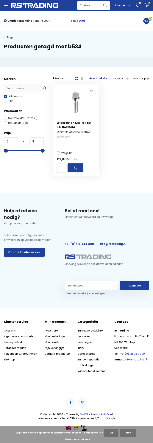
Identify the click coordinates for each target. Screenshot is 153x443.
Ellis (10, 101)
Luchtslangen (86, 365)
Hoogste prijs (141, 78)
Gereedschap (86, 354)
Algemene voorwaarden (19, 336)
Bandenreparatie (88, 359)
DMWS (84, 414)
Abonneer (134, 285)
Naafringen (85, 342)
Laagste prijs (121, 78)
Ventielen (84, 336)
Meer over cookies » (77, 439)
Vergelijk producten (57, 354)
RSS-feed (107, 414)
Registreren (52, 330)
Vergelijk (66, 153)
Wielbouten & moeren (92, 371)
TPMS (81, 348)
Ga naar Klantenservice (24, 252)
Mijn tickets (52, 342)
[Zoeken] (105, 5)
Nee (128, 432)
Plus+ (94, 414)
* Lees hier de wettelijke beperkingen (85, 293)
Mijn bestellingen (55, 336)
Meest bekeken (98, 78)
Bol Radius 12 (18, 123)
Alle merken (16, 96)
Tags (10, 37)
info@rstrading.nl (112, 244)
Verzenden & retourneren (20, 354)
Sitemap (9, 359)
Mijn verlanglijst (54, 348)
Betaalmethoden (15, 348)
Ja (111, 432)
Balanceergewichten (91, 330)
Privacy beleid (13, 342)
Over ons (10, 330)
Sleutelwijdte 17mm (23, 118)
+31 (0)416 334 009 (79, 244)
